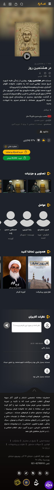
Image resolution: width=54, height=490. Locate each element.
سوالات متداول (34, 444)
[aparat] (46, 473)
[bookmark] (31, 259)
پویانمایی (46, 416)
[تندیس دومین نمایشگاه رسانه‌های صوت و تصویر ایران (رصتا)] (17, 483)
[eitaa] (39, 473)
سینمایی (9, 412)
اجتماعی (32, 124)
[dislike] (38, 140)
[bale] (32, 473)
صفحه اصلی (44, 440)
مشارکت (15, 440)
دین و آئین (16, 124)
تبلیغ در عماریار (29, 440)
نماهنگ (23, 416)
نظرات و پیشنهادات (16, 444)
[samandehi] (36, 483)
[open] (39, 272)
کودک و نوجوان (16, 420)
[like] (43, 140)
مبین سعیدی (39, 120)
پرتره (24, 124)
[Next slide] (5, 187)
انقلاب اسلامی (11, 427)
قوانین (47, 444)
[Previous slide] (49, 187)
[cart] (4, 4)
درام (20, 427)
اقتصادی (45, 427)
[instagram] (19, 473)
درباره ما (46, 448)
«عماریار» (46, 397)
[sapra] (26, 483)
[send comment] (6, 325)
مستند (39, 124)
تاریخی (37, 427)
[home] (42, 4)
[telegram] (25, 473)
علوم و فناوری (37, 423)
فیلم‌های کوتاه (34, 416)
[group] (39, 186)
